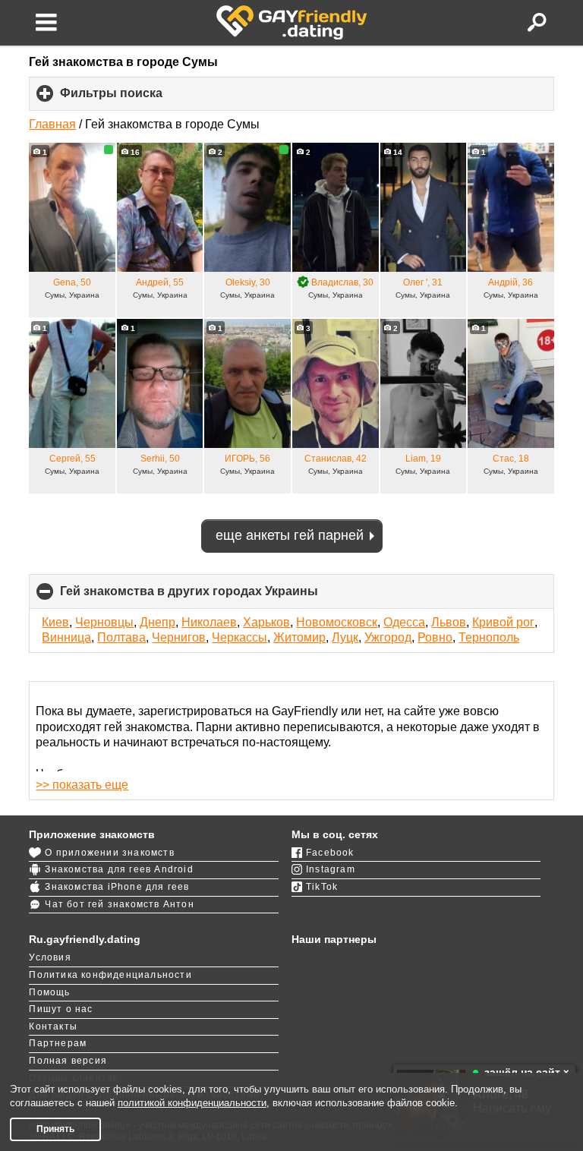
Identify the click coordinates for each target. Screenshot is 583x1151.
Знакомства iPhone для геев (117, 886)
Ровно (435, 637)
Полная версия (68, 1060)
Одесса (404, 622)
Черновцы (104, 622)
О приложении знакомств (109, 852)
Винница (66, 637)
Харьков (266, 622)
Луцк (345, 637)
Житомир (299, 637)
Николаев (209, 622)
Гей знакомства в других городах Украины (214, 596)
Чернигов (179, 637)
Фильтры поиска (136, 99)
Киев (55, 622)
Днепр (157, 622)
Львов (448, 622)
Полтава (121, 637)
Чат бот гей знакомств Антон (119, 904)
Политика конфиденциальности (110, 975)
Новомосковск (336, 622)
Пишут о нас (61, 1009)
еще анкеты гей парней (290, 535)
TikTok (322, 886)
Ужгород (387, 637)
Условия (50, 957)
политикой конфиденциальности (192, 1102)
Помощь (49, 992)
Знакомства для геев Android (119, 869)
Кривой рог (503, 622)
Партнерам (58, 1043)
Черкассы (239, 637)
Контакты (53, 1026)
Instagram (330, 869)
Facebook (330, 852)
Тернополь (489, 637)
